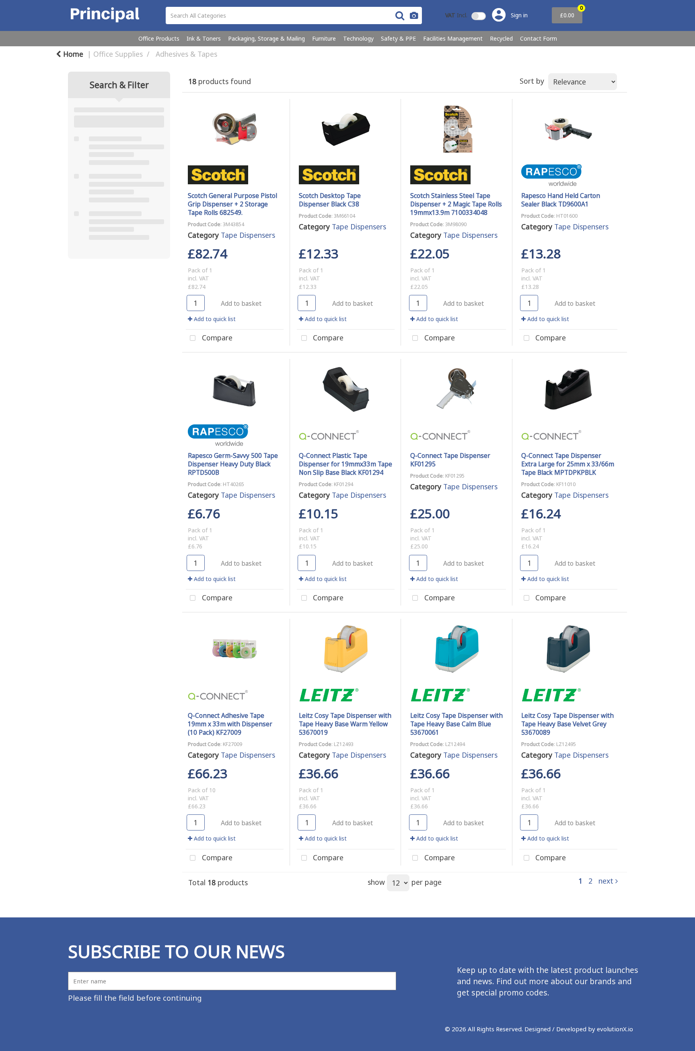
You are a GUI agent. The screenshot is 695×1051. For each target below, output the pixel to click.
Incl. (456, 15)
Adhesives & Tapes (186, 54)
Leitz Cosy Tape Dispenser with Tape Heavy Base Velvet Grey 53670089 (567, 724)
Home (72, 54)
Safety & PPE (398, 38)
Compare (216, 337)
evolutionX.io (615, 1029)
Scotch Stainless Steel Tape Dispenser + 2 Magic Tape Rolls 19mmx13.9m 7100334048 (456, 204)
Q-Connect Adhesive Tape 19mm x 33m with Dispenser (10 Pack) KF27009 (230, 724)
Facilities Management (453, 38)
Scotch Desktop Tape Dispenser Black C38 (330, 199)
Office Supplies (118, 54)
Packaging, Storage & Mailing (266, 38)
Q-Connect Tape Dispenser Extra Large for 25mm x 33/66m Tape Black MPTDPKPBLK (567, 464)
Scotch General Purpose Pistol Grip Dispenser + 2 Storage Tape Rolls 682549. (232, 204)
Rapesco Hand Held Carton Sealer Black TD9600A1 (560, 199)
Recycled (501, 38)
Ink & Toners (204, 38)
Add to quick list (214, 319)
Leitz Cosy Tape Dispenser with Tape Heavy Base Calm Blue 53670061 (456, 724)
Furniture (324, 38)
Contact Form (538, 38)
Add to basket (241, 303)
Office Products (158, 38)
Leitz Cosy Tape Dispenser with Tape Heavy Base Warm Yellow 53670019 (345, 724)
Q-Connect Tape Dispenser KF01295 (450, 459)
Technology (358, 38)
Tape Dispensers (248, 235)
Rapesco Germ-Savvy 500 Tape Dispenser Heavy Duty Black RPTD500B (233, 464)
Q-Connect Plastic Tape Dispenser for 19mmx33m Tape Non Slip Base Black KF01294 (345, 464)
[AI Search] (414, 16)
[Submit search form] (400, 15)
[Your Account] (509, 15)
